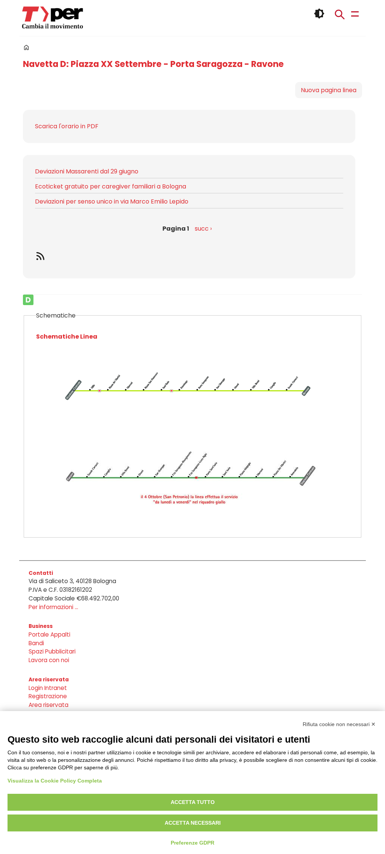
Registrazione (48, 696)
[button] (192, 395)
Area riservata (48, 705)
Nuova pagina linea (328, 90)
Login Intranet (48, 688)
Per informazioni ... (53, 607)
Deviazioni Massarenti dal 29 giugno (86, 171)
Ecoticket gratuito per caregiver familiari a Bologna (110, 186)
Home (26, 47)
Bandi (36, 643)
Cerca (339, 14)
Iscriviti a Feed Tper (189, 255)
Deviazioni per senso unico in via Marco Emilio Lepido (111, 201)
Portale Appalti (49, 634)
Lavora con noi (49, 660)
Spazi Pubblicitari (52, 651)
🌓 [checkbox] (319, 13)
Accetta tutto (193, 802)
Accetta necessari (193, 823)
